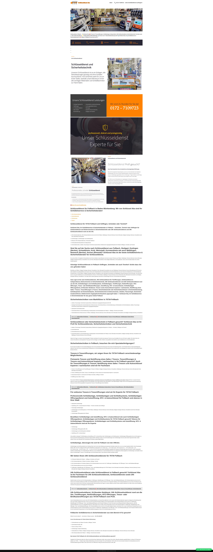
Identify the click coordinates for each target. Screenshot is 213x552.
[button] (112, 2)
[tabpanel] (106, 130)
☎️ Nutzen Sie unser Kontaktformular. (78, 205)
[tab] (107, 48)
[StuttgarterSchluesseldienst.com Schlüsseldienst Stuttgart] (80, 2)
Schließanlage (74, 218)
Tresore (73, 220)
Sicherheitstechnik (75, 216)
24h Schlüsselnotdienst (76, 214)
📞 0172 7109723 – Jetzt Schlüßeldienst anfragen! (128, 2)
